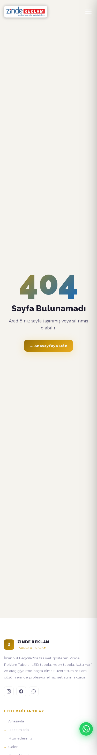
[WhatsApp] (34, 691)
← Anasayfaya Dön (48, 346)
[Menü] (88, 11)
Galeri (13, 747)
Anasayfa (16, 721)
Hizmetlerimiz (20, 738)
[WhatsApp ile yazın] (86, 729)
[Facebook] (21, 691)
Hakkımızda (18, 730)
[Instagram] (9, 691)
